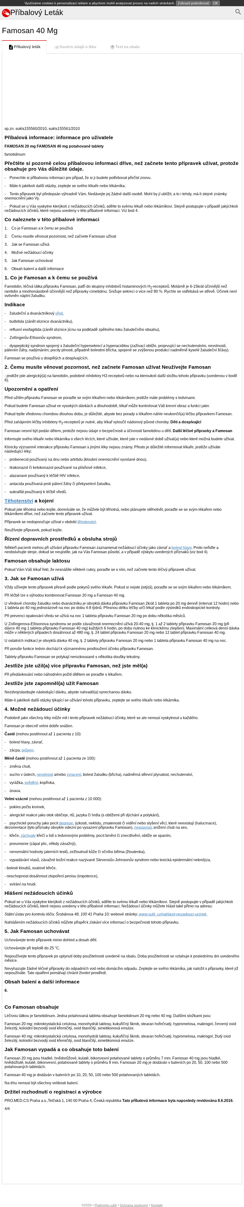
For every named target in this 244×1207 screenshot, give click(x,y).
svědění (31, 783)
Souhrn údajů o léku (78, 47)
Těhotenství (19, 500)
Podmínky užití (106, 1205)
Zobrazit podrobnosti (193, 3)
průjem (27, 750)
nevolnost (45, 774)
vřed (59, 313)
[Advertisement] (122, 89)
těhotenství (86, 522)
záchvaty (28, 836)
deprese (66, 823)
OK (215, 3)
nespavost (143, 827)
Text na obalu (127, 47)
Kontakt (157, 1205)
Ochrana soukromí (134, 1205)
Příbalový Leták (36, 12)
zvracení (74, 774)
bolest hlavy (182, 548)
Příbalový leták (27, 47)
